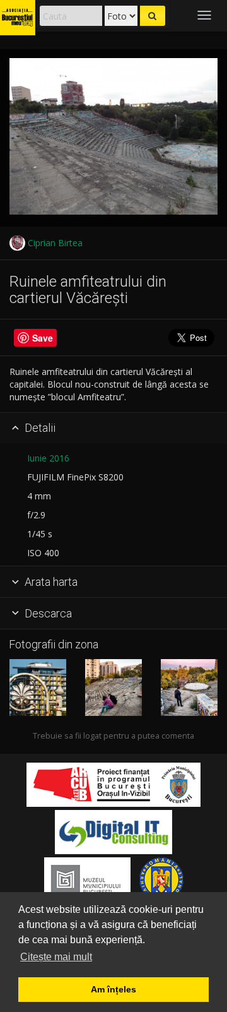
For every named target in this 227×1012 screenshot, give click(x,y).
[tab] (113, 429)
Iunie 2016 (48, 458)
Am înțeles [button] (113, 989)
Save (42, 337)
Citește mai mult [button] (56, 956)
